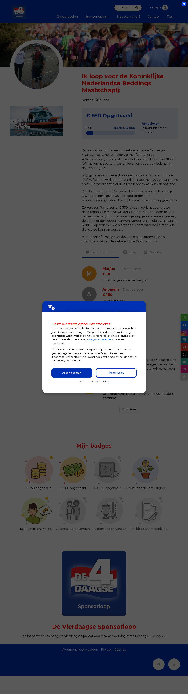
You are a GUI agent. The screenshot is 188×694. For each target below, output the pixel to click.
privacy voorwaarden (99, 339)
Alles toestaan (71, 373)
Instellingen (116, 373)
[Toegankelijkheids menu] (184, 4)
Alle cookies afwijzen (94, 381)
